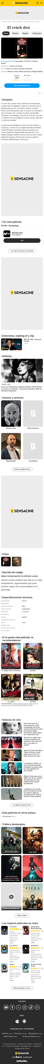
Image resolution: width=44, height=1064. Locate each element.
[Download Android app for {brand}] (25, 1021)
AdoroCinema (9, 1036)
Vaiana (11, 964)
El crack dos (9, 816)
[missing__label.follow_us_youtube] (6, 1007)
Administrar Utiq (26, 1046)
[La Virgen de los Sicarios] (11, 656)
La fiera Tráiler (32, 908)
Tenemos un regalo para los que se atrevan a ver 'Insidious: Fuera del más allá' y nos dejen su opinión (32, 741)
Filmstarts (17, 1033)
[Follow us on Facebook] (13, 1007)
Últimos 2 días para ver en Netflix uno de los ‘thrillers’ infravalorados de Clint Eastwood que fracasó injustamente (33, 779)
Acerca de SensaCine (9, 1044)
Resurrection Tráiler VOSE (32, 880)
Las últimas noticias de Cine (22, 805)
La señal (11, 701)
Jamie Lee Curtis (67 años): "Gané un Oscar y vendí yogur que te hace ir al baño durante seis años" (33, 753)
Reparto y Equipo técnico (22, 469)
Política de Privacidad (12, 1046)
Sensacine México (29, 1036)
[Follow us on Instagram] (25, 1007)
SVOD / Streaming (10, 226)
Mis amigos (27, 75)
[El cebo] (33, 687)
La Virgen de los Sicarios (11, 670)
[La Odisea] (4, 930)
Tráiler (11, 943)
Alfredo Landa (12, 71)
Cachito (33, 670)
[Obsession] (26, 949)
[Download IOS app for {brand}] (18, 1021)
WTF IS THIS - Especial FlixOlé (32, 340)
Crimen (35, 61)
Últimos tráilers (22, 915)
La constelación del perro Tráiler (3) (11, 852)
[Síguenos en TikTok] (31, 1007)
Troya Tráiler (33, 852)
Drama (3, 63)
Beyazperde (32, 1033)
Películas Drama (28, 21)
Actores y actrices (12, 397)
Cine (9, 21)
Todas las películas (17, 21)
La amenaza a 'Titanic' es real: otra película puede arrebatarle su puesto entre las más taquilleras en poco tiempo (33, 766)
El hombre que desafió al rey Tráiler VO (11, 908)
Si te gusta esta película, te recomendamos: (17, 639)
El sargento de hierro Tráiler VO (11, 880)
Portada (4, 21)
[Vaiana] (4, 967)
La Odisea (12, 927)
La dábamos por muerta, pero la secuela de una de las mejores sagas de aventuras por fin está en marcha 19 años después (33, 792)
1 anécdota (25, 611)
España (24, 601)
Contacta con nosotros (25, 1044)
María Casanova (25, 71)
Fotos (5, 554)
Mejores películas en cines (22, 988)
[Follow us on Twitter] (19, 1007)
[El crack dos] (22, 48)
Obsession (34, 945)
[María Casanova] (33, 413)
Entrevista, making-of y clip (18, 335)
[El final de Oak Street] (26, 967)
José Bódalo (33, 461)
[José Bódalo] (33, 446)
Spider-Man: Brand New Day (36, 927)
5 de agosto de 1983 (8, 61)
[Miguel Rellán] (11, 446)
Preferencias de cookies (22, 1048)
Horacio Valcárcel (25, 69)
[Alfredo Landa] (11, 413)
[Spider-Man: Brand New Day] (26, 930)
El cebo (33, 701)
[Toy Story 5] (4, 949)
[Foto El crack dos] (6, 561)
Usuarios (16, 75)
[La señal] (11, 687)
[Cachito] (33, 656)
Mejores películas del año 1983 (22, 703)
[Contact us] (37, 1007)
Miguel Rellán (37, 71)
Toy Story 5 (13, 945)
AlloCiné (5, 1033)
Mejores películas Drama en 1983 (22, 705)
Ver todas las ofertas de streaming (22, 251)
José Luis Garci (16, 66)
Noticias (7, 356)
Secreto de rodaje (12, 572)
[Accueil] (20, 3)
